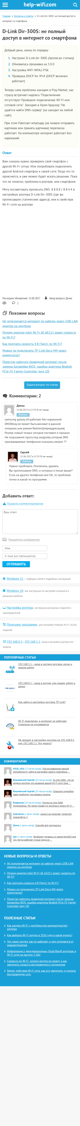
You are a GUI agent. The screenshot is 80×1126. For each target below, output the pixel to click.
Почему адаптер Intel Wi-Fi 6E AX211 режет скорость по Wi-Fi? (41, 875)
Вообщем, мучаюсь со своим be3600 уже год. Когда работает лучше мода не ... (44, 838)
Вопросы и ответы (23, 16)
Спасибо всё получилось (48, 825)
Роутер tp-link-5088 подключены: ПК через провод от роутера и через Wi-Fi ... (43, 804)
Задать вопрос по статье (42, 385)
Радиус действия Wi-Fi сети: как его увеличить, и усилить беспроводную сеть (41, 972)
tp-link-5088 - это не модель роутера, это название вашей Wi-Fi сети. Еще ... (43, 782)
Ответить (23, 414)
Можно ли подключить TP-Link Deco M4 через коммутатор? (35, 891)
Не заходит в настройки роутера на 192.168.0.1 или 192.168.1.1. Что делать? (46, 742)
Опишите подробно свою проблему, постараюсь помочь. (43, 793)
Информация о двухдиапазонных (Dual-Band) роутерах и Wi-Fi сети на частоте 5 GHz (41, 953)
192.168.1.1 (32, 642)
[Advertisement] (40, 251)
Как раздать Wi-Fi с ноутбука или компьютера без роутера (37, 927)
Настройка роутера (20, 608)
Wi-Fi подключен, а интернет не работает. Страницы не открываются (42, 723)
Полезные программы (22, 625)
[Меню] (5, 5)
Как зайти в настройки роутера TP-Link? (42, 702)
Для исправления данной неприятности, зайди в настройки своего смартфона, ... (41, 770)
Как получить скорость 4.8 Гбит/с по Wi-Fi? (32, 344)
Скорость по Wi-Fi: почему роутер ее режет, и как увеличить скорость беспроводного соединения (37, 963)
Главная (6, 16)
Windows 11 (15, 579)
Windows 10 (15, 591)
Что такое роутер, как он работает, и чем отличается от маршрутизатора (40, 943)
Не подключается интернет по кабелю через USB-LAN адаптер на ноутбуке (40, 865)
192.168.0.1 (15, 642)
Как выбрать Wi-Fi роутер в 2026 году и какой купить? (39, 935)
